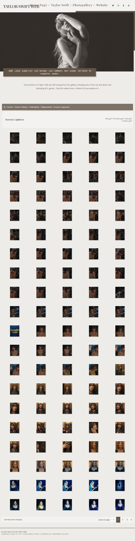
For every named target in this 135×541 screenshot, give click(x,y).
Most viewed (70, 71)
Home (11, 71)
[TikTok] (129, 5)
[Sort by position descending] (131, 121)
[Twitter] (113, 5)
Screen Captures (62, 107)
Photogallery (82, 5)
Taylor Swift (60, 5)
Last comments (55, 71)
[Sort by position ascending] (129, 121)
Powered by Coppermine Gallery (55, 534)
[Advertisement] (67, 96)
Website (102, 5)
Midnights (34, 107)
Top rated (82, 71)
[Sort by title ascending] (109, 119)
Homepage (5, 534)
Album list (27, 71)
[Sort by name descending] (122, 119)
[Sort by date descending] (131, 119)
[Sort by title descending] (110, 119)
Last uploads (40, 71)
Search (55, 74)
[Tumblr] (123, 5)
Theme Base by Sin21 (31, 534)
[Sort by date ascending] (129, 119)
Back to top (16, 534)
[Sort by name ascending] (121, 119)
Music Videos (21, 107)
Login (17, 71)
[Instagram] (118, 5)
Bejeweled (46, 107)
